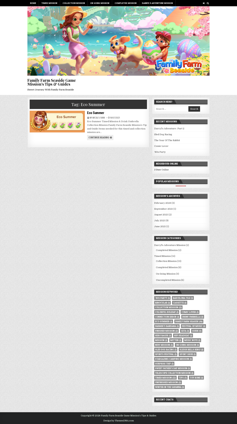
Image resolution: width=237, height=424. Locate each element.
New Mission (164, 344)
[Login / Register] (203, 3)
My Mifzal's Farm (97, 118)
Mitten (175, 340)
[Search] (207, 3)
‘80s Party (160, 152)
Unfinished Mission (168, 382)
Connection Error (167, 316)
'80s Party (162, 298)
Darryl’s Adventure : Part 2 (169, 128)
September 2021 (163, 209)
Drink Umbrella (192, 316)
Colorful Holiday (166, 312)
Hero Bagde (163, 335)
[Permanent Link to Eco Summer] (57, 121)
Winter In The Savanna (169, 387)
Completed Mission (126, 3)
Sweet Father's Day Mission (172, 368)
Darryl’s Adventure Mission (157, 3)
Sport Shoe (188, 354)
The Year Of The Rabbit (167, 140)
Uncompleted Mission (168, 280)
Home (33, 3)
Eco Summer (95, 113)
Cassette (179, 302)
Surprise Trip (164, 363)
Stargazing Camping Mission (173, 359)
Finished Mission (166, 330)
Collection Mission (74, 3)
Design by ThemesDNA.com (118, 420)
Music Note (192, 340)
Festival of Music (193, 326)
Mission (161, 340)
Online (161, 169)
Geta (185, 330)
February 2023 (162, 203)
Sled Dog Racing (163, 134)
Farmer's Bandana (167, 326)
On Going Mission (99, 3)
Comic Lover (161, 146)
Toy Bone (196, 377)
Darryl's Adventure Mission (169, 245)
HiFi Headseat (183, 335)
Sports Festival (165, 354)
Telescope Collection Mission (174, 373)
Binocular (162, 302)
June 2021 (160, 226)
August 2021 (161, 214)
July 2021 (159, 220)
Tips (183, 377)
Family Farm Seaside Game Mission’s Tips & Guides (51, 82)
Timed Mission (49, 3)
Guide (196, 330)
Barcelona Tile (183, 298)
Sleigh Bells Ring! (191, 349)
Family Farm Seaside (188, 321)
